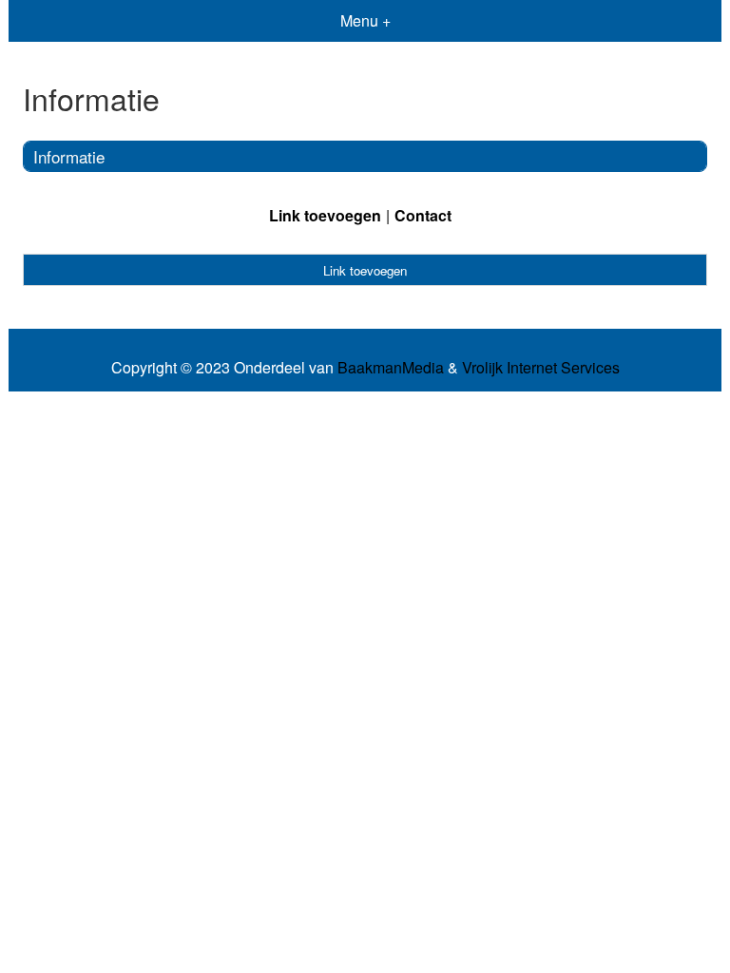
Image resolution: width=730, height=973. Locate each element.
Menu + (365, 20)
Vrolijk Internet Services (541, 367)
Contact (422, 215)
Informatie (69, 156)
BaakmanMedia (390, 367)
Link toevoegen (325, 215)
